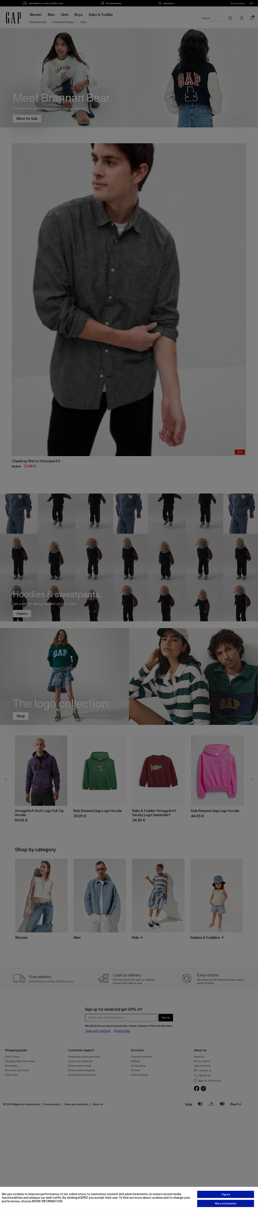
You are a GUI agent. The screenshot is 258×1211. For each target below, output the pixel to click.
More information (225, 1203)
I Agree (225, 1194)
